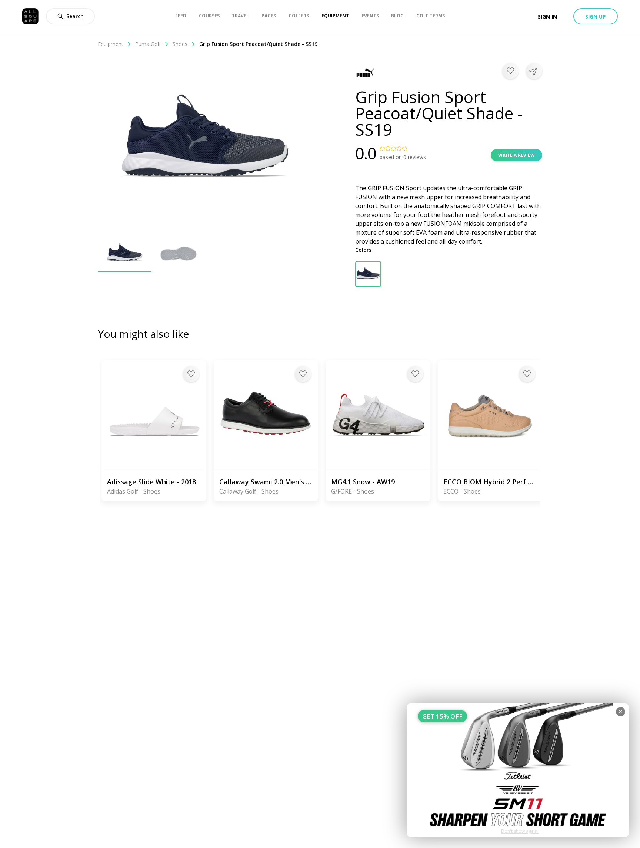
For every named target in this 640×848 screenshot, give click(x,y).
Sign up (595, 16)
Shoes (180, 43)
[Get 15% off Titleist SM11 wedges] (518, 770)
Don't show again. (520, 831)
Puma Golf (148, 43)
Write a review (516, 155)
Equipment (110, 43)
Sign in (547, 16)
